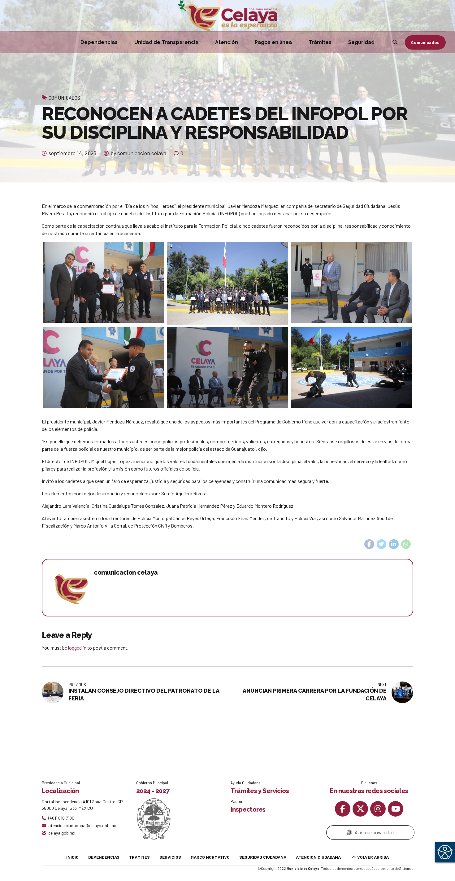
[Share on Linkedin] (394, 544)
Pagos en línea (273, 42)
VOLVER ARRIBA (373, 857)
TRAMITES (139, 857)
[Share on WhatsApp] (406, 544)
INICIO (72, 857)
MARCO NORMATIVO (210, 857)
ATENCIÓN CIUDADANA (318, 857)
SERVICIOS (170, 857)
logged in (77, 648)
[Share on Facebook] (369, 544)
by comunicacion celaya (138, 153)
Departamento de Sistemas (392, 868)
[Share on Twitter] (382, 544)
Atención (226, 42)
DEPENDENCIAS (103, 857)
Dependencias (99, 42)
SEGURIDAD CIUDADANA (262, 857)
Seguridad (361, 42)
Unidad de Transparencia (166, 42)
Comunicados (64, 97)
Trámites (320, 42)
